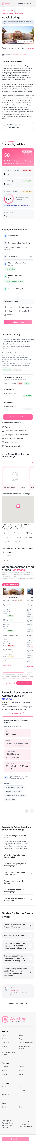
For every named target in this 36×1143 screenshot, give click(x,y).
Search (6, 560)
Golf (8, 542)
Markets (19, 537)
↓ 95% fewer (27, 409)
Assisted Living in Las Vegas (12, 13)
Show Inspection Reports (20, 417)
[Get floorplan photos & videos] (10, 307)
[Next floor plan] (32, 462)
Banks (30, 537)
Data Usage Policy (26, 1126)
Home (4, 11)
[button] (18, 506)
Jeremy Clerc (14, 990)
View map (30, 48)
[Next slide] (32, 811)
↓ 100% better (26, 395)
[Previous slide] (26, 811)
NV (11, 11)
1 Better (26, 383)
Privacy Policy (26, 1122)
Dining (30, 533)
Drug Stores (19, 533)
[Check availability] (26, 311)
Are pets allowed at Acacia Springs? (14, 882)
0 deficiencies (7, 370)
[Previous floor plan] (28, 462)
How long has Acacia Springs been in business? (15, 873)
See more (9, 683)
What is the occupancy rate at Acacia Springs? (15, 865)
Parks (19, 542)
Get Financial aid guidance (11, 713)
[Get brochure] (10, 315)
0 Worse (19, 383)
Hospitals (7, 533)
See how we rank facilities (22, 678)
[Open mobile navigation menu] (32, 3)
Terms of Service (26, 1124)
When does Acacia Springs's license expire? (14, 856)
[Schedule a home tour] (26, 307)
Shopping (7, 537)
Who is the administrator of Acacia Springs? (14, 891)
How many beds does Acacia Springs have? (14, 899)
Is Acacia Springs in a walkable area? (15, 837)
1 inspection (17, 370)
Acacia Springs (13, 597)
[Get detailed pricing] (10, 311)
